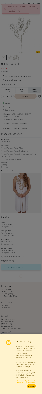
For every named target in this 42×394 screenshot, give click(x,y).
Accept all (31, 386)
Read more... (21, 382)
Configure (31, 382)
